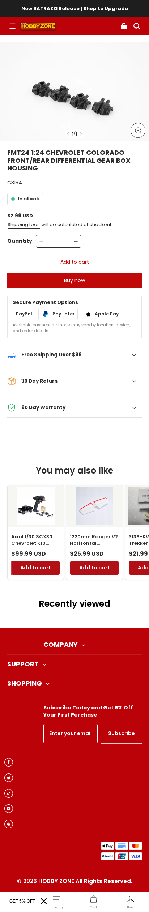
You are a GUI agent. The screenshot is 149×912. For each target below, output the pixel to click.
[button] (12, 26)
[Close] (44, 901)
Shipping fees (24, 224)
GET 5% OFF (22, 901)
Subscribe (121, 733)
